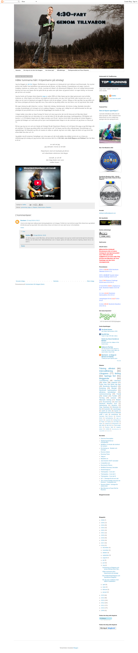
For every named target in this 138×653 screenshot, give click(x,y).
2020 (102, 535)
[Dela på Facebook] (40, 205)
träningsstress (117, 420)
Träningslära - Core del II (108, 474)
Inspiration (107, 409)
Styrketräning (103, 405)
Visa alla (119, 360)
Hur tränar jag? (49, 70)
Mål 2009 (101, 425)
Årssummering (107, 402)
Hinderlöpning (115, 429)
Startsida (18, 70)
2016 (102, 545)
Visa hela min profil (115, 98)
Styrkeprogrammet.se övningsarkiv (107, 441)
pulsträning (114, 414)
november (106, 550)
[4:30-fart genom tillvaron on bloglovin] (105, 620)
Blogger (76, 648)
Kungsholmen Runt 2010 (106, 412)
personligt (116, 421)
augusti (105, 558)
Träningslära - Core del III (108, 476)
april (104, 584)
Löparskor (117, 380)
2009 (102, 610)
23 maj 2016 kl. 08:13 (33, 220)
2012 (102, 603)
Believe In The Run (107, 347)
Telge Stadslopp (104, 407)
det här (30, 84)
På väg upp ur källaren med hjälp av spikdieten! (110, 580)
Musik (102, 421)
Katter (100, 423)
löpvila (109, 421)
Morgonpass (115, 423)
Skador (118, 400)
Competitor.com (105, 463)
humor (108, 430)
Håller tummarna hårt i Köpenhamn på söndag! (110, 572)
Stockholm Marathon (110, 386)
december (106, 547)
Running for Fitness (106, 465)
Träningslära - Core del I (108, 472)
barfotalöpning (109, 418)
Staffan (28, 235)
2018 (102, 540)
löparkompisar (41, 207)
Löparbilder (102, 430)
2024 (102, 525)
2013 (102, 600)
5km (100, 409)
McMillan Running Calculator (109, 467)
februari (105, 589)
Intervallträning (106, 371)
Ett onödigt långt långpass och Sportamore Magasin (111, 576)
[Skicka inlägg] (30, 204)
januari (105, 592)
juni (104, 563)
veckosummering (105, 394)
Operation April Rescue (106, 416)
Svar (23, 231)
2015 (102, 595)
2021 (102, 533)
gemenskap (24, 207)
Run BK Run (105, 334)
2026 (102, 520)
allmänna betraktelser (107, 392)
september (106, 555)
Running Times (105, 454)
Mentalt (114, 388)
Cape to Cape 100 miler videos (109, 335)
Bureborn (23, 220)
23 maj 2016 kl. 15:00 (39, 235)
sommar (113, 398)
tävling (118, 373)
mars (104, 587)
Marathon (48, 207)
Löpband (114, 382)
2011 (102, 605)
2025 (102, 523)
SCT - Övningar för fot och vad (109, 478)
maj (104, 565)
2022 (102, 530)
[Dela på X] (38, 205)
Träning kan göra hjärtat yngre (109, 358)
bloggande (104, 378)
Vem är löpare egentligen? (108, 110)
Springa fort (110, 376)
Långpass (35, 207)
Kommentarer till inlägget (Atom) (35, 284)
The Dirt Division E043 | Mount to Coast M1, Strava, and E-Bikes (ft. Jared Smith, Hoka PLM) (110, 350)
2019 (102, 538)
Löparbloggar (117, 409)
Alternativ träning (105, 400)
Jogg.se (103, 456)
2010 (102, 608)
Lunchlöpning (103, 380)
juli (104, 560)
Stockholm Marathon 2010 (108, 403)
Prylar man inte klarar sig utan (110, 384)
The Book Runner (106, 329)
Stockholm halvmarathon (108, 390)
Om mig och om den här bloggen (33, 70)
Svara (22, 227)
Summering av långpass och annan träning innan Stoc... (111, 568)
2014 (102, 598)
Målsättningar (61, 70)
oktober (105, 552)
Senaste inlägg (20, 281)
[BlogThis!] (36, 205)
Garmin (116, 411)
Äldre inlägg (90, 281)
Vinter (105, 382)
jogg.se (44, 96)
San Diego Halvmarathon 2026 (109, 331)
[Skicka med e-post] (34, 205)
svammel (108, 420)
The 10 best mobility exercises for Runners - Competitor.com (110, 481)
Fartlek (114, 396)
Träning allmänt (107, 368)
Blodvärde (116, 407)
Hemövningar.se (105, 469)
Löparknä (107, 423)
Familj (119, 394)
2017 (102, 543)
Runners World (105, 452)
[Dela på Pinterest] (42, 205)
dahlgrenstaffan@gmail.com (107, 213)
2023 (102, 527)
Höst (116, 402)
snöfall (107, 429)
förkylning (102, 388)
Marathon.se (104, 458)
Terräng (101, 398)
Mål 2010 (109, 425)
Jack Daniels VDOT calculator (109, 461)
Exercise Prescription (107, 438)
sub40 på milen (106, 411)
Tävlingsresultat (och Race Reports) (78, 70)
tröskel (105, 396)
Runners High (109, 427)
